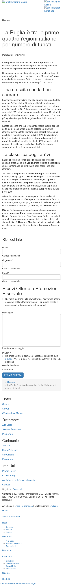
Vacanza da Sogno (11, 516)
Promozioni (7, 433)
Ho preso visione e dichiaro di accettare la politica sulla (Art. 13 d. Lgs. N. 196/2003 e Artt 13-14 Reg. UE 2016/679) (33, 358)
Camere (6, 404)
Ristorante (7, 536)
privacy (8, 358)
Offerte (9, 532)
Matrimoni (7, 550)
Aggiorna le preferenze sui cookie (18, 479)
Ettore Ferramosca (24, 505)
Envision (54, 505)
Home (5, 510)
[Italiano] (52, 2)
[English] (52, 8)
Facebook (17, 489)
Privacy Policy (9, 470)
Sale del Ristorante (11, 429)
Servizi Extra (8, 454)
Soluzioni (6, 445)
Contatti (6, 484)
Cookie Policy (8, 475)
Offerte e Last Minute (12, 413)
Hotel (4, 522)
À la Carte (7, 424)
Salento (11, 381)
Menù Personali (9, 449)
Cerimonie (7, 556)
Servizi (5, 408)
